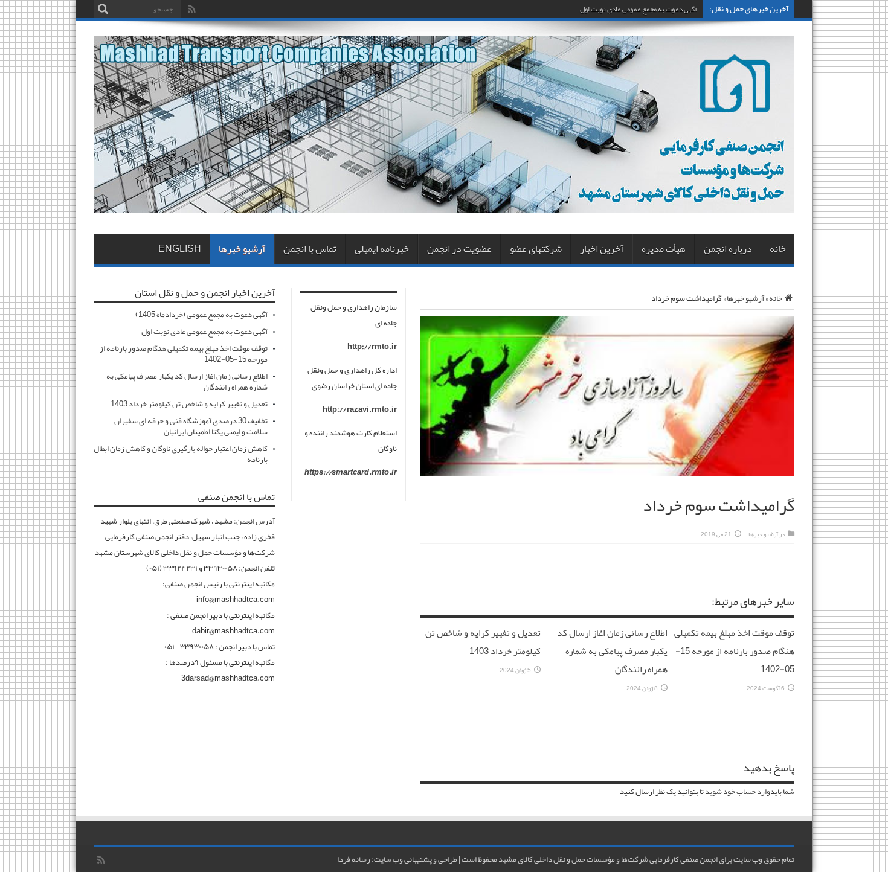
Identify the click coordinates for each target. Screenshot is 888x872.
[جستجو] (103, 9)
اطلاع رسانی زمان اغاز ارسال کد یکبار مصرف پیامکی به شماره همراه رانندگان (612, 651)
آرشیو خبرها (242, 248)
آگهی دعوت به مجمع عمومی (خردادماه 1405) (201, 314)
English (179, 248)
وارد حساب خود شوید (737, 792)
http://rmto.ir (372, 346)
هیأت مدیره (664, 248)
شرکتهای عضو (536, 248)
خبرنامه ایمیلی (382, 248)
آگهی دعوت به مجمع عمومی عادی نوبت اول (638, 9)
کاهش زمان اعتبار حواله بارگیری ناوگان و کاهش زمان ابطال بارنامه (181, 454)
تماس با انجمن (309, 248)
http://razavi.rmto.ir (360, 409)
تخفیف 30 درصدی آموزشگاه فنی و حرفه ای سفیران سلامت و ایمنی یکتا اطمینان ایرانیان (191, 426)
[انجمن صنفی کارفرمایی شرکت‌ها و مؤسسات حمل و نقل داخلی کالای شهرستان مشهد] (444, 203)
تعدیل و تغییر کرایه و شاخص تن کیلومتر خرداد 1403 (483, 642)
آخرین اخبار (601, 248)
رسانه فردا (353, 859)
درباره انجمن (728, 248)
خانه (778, 248)
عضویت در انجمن (459, 248)
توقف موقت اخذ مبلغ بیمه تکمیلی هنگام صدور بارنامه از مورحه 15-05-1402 (734, 651)
